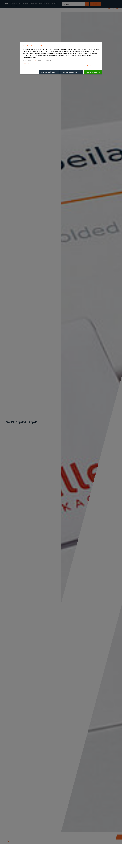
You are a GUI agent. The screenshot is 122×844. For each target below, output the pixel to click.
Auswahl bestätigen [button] (48, 72)
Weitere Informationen (70, 72)
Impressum (26, 64)
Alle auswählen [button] (91, 72)
